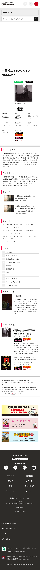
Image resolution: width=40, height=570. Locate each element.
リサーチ (29, 481)
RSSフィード (6, 534)
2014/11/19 (6, 133)
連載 (11, 486)
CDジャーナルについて (9, 523)
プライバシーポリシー (8, 529)
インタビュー (10, 491)
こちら (26, 383)
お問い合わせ (6, 539)
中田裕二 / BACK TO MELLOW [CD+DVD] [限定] (24, 330)
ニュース (10, 475)
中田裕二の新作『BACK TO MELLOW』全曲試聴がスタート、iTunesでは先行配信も (25, 208)
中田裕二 (5, 116)
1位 (7, 241)
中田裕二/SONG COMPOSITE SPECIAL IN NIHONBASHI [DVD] (24, 359)
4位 (7, 228)
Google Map (20, 507)
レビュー (29, 491)
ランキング (29, 486)
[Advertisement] (20, 45)
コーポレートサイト (20, 511)
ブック (11, 481)
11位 (7, 233)
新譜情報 (29, 475)
